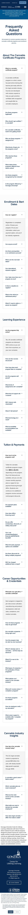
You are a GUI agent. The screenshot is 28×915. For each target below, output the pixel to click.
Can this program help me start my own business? (13, 641)
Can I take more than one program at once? (13, 278)
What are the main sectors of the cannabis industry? (12, 796)
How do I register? (10, 215)
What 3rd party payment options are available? (12, 545)
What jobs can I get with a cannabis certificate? (13, 592)
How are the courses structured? (11, 359)
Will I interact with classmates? (10, 403)
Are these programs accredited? (11, 698)
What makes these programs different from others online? (12, 166)
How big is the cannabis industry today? (12, 747)
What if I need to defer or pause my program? (13, 304)
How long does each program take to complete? (13, 368)
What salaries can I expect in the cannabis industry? (12, 680)
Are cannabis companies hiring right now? (12, 632)
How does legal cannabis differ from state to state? (13, 816)
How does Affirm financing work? (10, 514)
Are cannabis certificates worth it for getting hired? (13, 130)
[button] (25, 7)
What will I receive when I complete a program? (13, 690)
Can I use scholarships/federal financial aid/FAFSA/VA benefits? (12, 535)
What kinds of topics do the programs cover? (12, 148)
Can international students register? (10, 269)
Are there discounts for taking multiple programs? (13, 554)
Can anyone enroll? (11, 244)
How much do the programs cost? (10, 456)
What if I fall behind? (11, 411)
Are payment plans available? (11, 505)
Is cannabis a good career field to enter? (13, 778)
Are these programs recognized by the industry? (13, 176)
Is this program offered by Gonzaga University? (13, 184)
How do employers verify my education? (13, 707)
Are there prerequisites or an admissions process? (13, 252)
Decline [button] (17, 912)
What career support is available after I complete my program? (13, 717)
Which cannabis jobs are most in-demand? (12, 787)
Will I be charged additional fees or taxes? (12, 563)
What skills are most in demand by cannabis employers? (12, 807)
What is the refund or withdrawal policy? (11, 295)
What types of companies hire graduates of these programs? (13, 669)
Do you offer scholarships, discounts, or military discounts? (13, 523)
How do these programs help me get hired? (12, 623)
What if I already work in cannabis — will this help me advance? (13, 650)
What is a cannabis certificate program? (11, 69)
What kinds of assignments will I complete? (13, 386)
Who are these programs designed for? (12, 139)
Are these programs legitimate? (11, 113)
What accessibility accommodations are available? (11, 428)
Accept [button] (10, 912)
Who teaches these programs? (11, 157)
